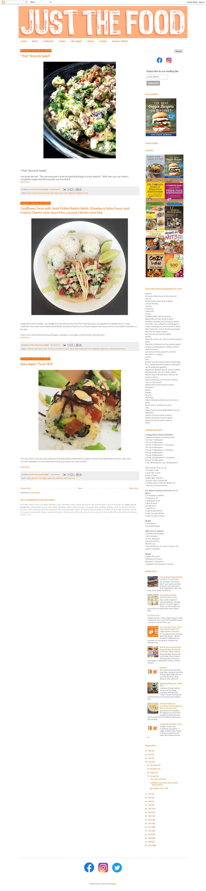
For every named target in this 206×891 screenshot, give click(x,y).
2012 (150, 827)
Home (80, 488)
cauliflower (30, 349)
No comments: (55, 189)
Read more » (25, 182)
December (154, 765)
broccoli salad (36, 193)
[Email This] (68, 189)
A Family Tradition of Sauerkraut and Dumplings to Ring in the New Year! (171, 706)
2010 (150, 834)
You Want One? (153, 615)
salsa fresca (51, 349)
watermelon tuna (69, 478)
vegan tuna (51, 478)
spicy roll (34, 478)
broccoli (29, 193)
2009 (150, 838)
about (35, 41)
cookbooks (48, 41)
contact (103, 41)
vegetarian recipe (82, 193)
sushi (40, 478)
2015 (150, 816)
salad (52, 193)
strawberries (60, 349)
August (153, 773)
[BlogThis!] (71, 189)
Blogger (113, 884)
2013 (150, 823)
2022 (150, 762)
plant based (45, 193)
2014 (150, 820)
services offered (120, 41)
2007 (150, 845)
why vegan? (76, 41)
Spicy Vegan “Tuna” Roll (36, 364)
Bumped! (163, 668)
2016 (150, 812)
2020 (150, 798)
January (153, 776)
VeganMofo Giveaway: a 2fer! (171, 724)
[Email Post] (64, 189)
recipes (62, 41)
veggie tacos (104, 349)
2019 (150, 801)
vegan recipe (63, 193)
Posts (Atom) (35, 493)
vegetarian (72, 193)
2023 (150, 758)
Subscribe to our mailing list (162, 71)
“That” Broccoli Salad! (35, 56)
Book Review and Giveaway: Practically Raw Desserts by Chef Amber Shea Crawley (170, 649)
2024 (150, 755)
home (24, 41)
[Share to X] (74, 189)
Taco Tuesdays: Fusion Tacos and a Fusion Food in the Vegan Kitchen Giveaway (171, 629)
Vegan (56, 193)
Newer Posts (26, 488)
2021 (150, 794)
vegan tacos (88, 349)
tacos (67, 349)
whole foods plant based (117, 349)
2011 (150, 831)
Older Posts (133, 488)
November (154, 769)
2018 (150, 805)
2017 (150, 809)
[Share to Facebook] (77, 189)
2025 (150, 751)
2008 (150, 842)
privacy (90, 41)
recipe (45, 349)
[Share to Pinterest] (80, 189)
